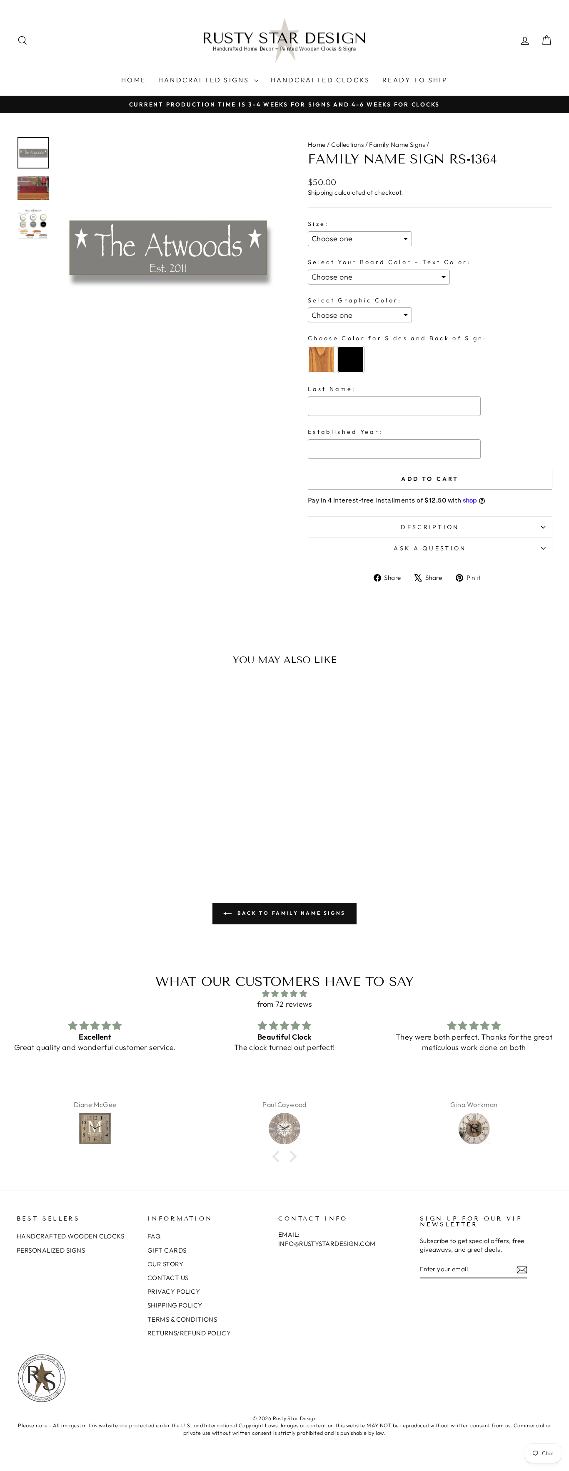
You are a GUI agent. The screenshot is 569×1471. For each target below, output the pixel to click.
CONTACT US (168, 1278)
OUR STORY (165, 1264)
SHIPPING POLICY (174, 1305)
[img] (284, 993)
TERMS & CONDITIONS (182, 1319)
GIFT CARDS (167, 1250)
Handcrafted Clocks (320, 80)
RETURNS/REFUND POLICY (189, 1333)
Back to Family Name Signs (290, 913)
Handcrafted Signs (205, 80)
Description (430, 527)
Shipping (320, 192)
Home (133, 80)
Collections (347, 145)
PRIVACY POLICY (173, 1291)
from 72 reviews (284, 1004)
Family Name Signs (397, 145)
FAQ (153, 1236)
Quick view (80, 803)
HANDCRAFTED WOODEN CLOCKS (70, 1236)
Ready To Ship (415, 80)
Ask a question (430, 548)
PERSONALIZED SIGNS (51, 1250)
